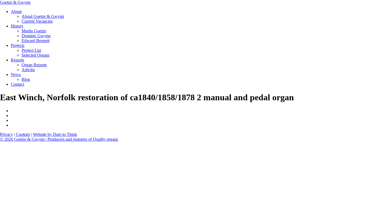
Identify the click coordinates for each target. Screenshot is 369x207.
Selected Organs (35, 55)
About (16, 11)
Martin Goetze (34, 31)
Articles (28, 69)
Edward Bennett (35, 40)
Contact (17, 84)
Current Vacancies (37, 21)
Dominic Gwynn (36, 35)
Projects (17, 45)
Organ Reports (34, 65)
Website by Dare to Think (55, 134)
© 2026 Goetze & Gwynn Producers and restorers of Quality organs (59, 139)
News (16, 74)
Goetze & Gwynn (15, 2)
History (17, 26)
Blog (26, 79)
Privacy (6, 134)
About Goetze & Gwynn (43, 16)
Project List (31, 50)
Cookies (23, 134)
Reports (17, 60)
